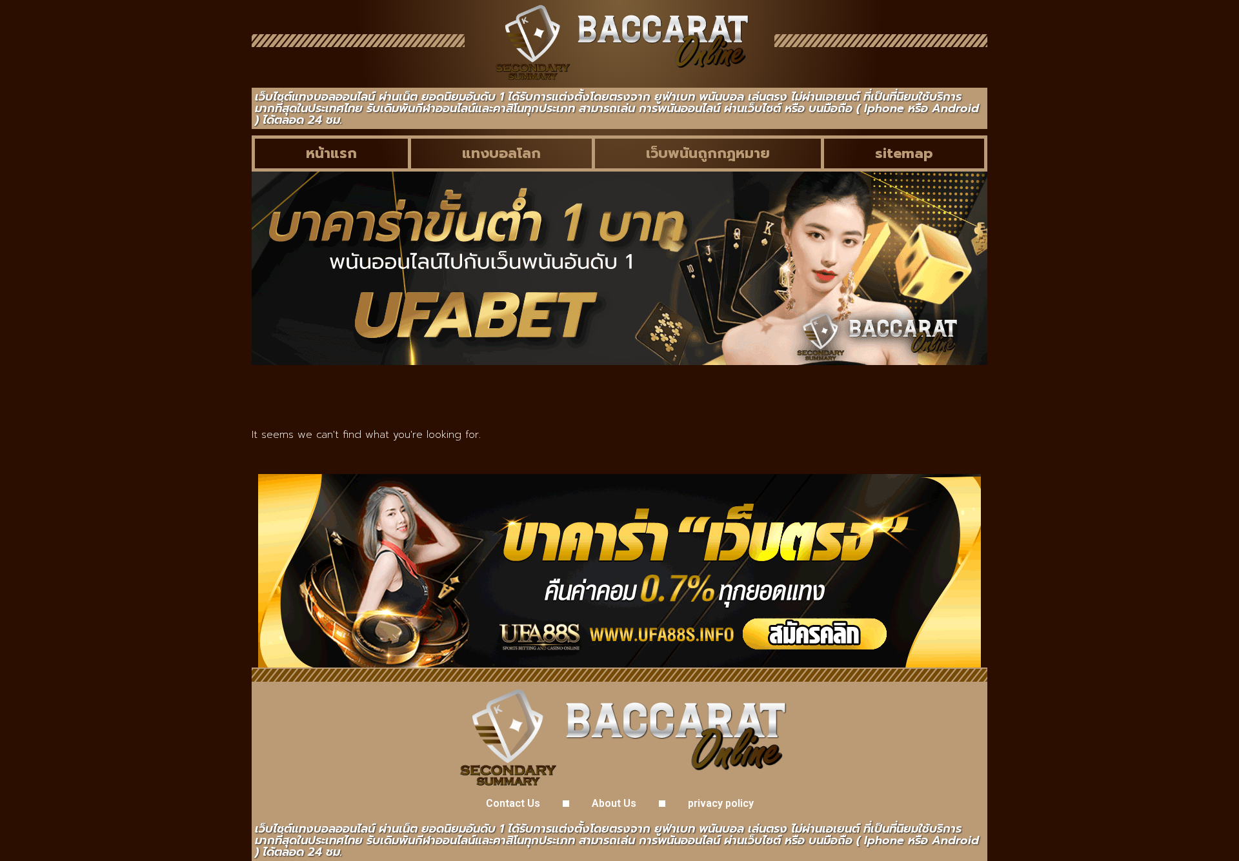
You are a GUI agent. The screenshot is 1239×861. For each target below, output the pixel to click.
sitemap (904, 153)
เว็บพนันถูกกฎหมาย (708, 153)
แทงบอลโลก (501, 153)
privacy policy (721, 803)
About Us (614, 803)
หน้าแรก (331, 153)
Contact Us (513, 803)
